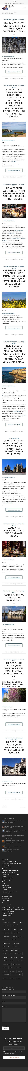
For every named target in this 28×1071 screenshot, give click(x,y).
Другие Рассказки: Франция (9, 861)
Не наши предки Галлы (7, 913)
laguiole (9, 946)
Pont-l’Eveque (18, 967)
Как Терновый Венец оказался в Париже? (12, 907)
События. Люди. (6, 865)
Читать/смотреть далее (14, 71)
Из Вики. (14, 161)
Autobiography (5, 898)
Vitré (3, 395)
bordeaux (14, 925)
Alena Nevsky (20, 78)
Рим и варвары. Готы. (7, 915)
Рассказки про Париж (7, 904)
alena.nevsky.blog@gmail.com (18, 3)
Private (4, 881)
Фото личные (5, 885)
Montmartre (6, 957)
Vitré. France (10, 502)
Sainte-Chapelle (6, 974)
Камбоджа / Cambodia (7, 878)
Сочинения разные (6, 887)
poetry (11, 967)
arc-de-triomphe (7, 922)
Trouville (4, 240)
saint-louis (20, 971)
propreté (5, 971)
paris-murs (12, 960)
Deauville (22, 238)
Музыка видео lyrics (7, 867)
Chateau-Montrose (7, 929)
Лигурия (4, 876)
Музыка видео (5, 894)
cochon (20, 929)
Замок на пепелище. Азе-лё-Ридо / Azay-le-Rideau (14, 531)
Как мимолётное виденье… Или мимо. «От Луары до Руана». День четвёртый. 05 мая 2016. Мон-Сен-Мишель (14, 278)
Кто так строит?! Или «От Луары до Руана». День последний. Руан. (14, 27)
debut (21, 936)
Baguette (21, 922)
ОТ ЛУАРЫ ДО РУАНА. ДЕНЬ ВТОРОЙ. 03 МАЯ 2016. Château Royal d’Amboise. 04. (14, 670)
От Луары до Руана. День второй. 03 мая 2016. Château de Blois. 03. (14, 747)
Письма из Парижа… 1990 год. (9, 891)
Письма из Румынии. (7, 893)
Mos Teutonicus (14, 957)
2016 (10, 13)
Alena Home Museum (7, 896)
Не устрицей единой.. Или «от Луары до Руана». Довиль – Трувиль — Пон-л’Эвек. (14, 193)
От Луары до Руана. (14, 438)
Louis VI (16, 946)
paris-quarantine (20, 960)
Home (7, 13)
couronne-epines (7, 936)
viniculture (19, 978)
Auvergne (15, 922)
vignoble (11, 978)
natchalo (5, 960)
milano (10, 953)
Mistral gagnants (18, 953)
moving (22, 957)
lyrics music (6, 950)
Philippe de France (16, 964)
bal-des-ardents (6, 925)
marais (5, 953)
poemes (5, 967)
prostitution (12, 971)
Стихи (3, 883)
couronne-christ (6, 932)
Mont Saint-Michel (19, 230)
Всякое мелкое (5, 906)
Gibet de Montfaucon (16, 939)
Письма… (4, 889)
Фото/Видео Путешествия (10, 19)
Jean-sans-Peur (17, 943)
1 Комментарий (12, 177)
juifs (4, 946)
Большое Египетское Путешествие (11, 874)
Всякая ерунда (5, 900)
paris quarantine (7, 964)
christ (15, 929)
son (13, 974)
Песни (3, 868)
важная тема (12, 233)
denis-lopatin (6, 939)
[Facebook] (14, 1)
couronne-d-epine (16, 932)
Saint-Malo (23, 415)
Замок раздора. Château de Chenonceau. (14, 598)
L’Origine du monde (14, 950)
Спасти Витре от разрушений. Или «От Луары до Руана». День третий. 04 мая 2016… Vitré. (14, 447)
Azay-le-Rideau (16, 411)
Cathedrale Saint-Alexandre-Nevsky (10, 870)
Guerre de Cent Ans (7, 943)
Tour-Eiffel (19, 974)
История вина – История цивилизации (11, 863)
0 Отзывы (13, 78)
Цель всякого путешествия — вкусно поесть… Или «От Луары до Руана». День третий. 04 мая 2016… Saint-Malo (14, 353)
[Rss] (16, 1)
